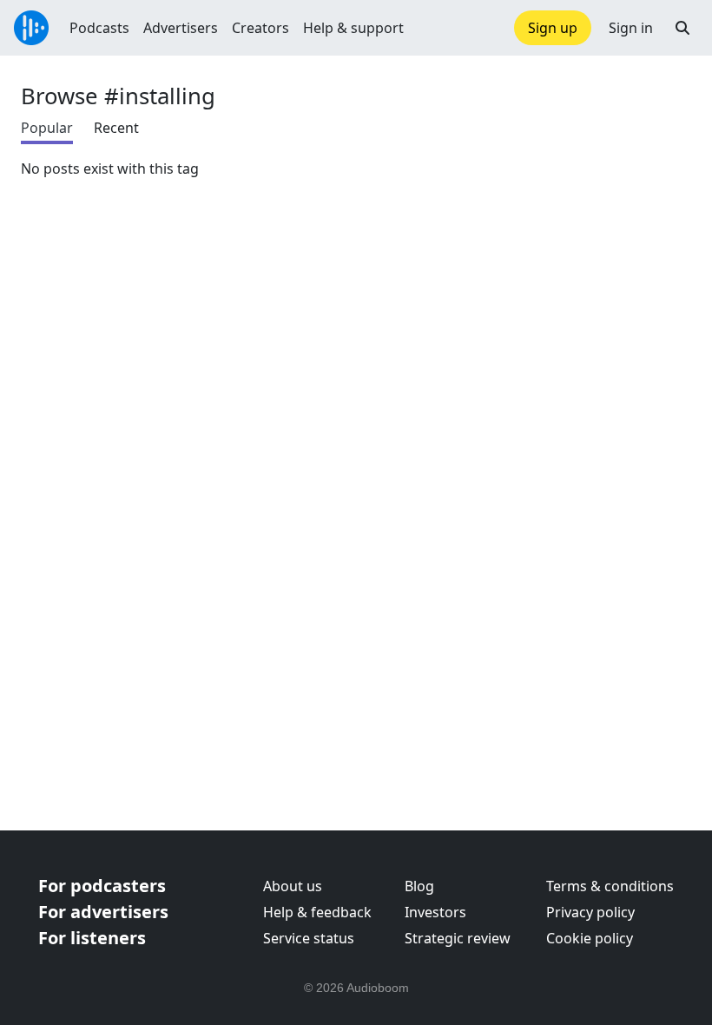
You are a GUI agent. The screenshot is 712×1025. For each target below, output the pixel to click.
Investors (435, 912)
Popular (47, 127)
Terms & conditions (610, 886)
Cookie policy (589, 938)
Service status (308, 938)
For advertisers (103, 911)
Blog (419, 886)
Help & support (353, 27)
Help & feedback (317, 912)
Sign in (631, 27)
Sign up (552, 27)
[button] (682, 27)
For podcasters (102, 885)
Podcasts (99, 27)
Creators (260, 27)
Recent (116, 127)
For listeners (92, 937)
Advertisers (180, 27)
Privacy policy (590, 912)
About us (292, 886)
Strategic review (458, 938)
